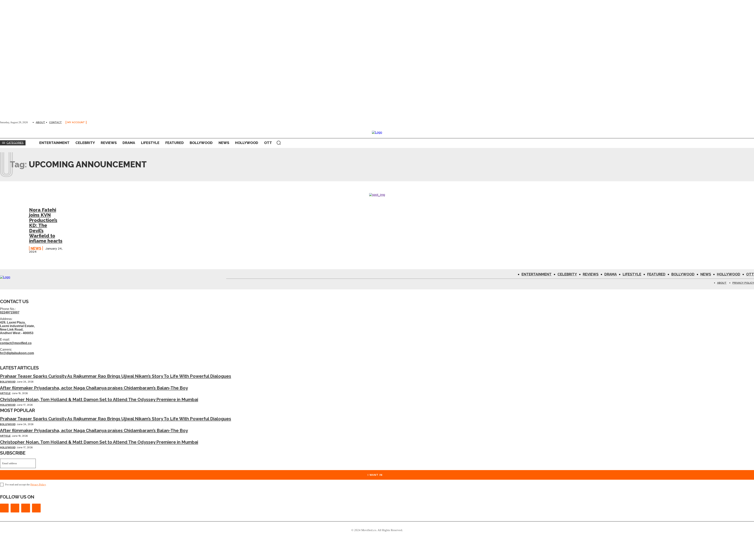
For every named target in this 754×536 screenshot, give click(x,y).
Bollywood (8, 381)
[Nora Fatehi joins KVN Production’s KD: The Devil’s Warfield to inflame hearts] (12, 217)
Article (5, 393)
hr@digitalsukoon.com (17, 353)
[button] (278, 142)
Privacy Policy (38, 484)
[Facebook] (4, 508)
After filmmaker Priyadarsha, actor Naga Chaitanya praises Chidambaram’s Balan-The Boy (94, 387)
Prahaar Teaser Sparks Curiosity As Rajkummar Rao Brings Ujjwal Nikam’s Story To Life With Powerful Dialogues (115, 376)
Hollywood (8, 404)
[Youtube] (36, 508)
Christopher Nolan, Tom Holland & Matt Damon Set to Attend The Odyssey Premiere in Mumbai (99, 399)
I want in (375, 474)
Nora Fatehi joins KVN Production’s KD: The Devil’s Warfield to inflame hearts (45, 225)
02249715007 (9, 312)
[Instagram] (15, 508)
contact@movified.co (16, 343)
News (36, 248)
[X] (25, 508)
